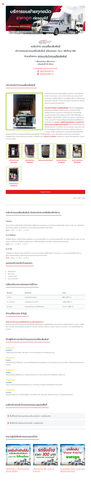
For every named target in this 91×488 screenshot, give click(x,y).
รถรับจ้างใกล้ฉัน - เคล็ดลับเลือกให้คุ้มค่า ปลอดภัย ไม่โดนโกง (18, 470)
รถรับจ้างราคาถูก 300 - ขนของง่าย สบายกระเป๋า (43, 470)
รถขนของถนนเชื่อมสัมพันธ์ (33, 51)
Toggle (4, 4)
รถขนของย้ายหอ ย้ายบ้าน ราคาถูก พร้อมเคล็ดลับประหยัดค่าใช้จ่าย (72, 470)
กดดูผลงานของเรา (45, 192)
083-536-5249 (45, 71)
